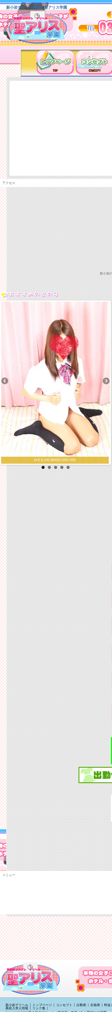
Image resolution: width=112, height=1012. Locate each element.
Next (106, 381)
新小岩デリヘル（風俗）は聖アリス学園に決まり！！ (44, 29)
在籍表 (95, 1005)
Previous (5, 381)
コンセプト (64, 1005)
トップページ (42, 1005)
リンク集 (38, 1008)
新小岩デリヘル (16, 1005)
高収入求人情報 (16, 1008)
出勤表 (81, 1005)
